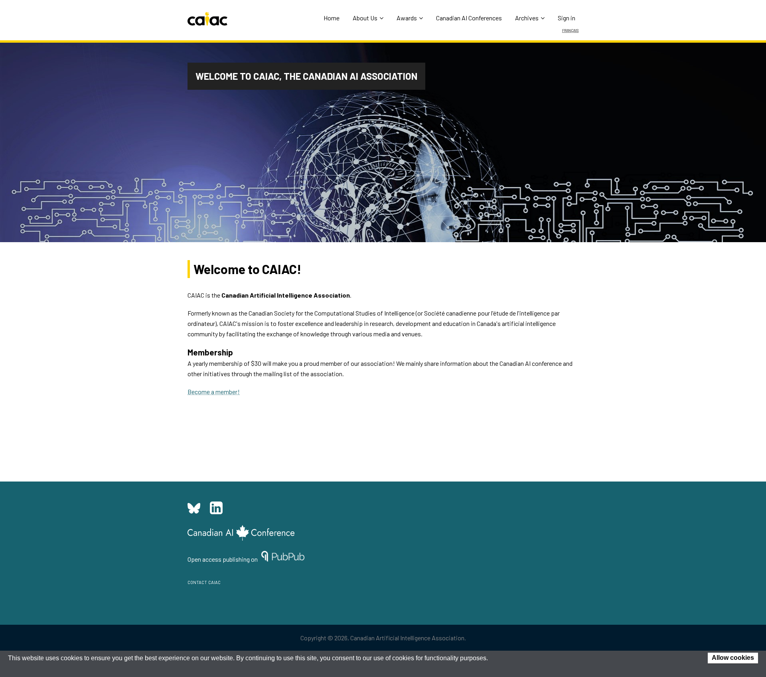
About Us (365, 18)
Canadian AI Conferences (469, 18)
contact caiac (204, 581)
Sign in (566, 18)
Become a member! (214, 391)
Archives (527, 18)
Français (570, 30)
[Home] (207, 19)
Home (332, 18)
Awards (407, 18)
